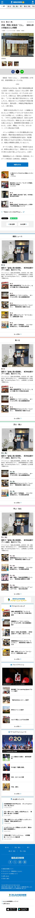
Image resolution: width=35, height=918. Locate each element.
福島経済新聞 (16, 2)
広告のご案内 (6, 878)
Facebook (10, 862)
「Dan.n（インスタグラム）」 (13, 212)
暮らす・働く (27, 6)
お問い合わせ (6, 876)
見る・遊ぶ (15, 6)
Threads (25, 862)
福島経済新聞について (8, 868)
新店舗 (18, 30)
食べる (9, 6)
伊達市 (3, 30)
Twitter (15, 862)
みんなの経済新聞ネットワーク (17, 895)
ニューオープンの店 (11, 30)
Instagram (20, 862)
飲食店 (23, 30)
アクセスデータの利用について (10, 873)
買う (21, 6)
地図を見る (17, 164)
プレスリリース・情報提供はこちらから (12, 871)
